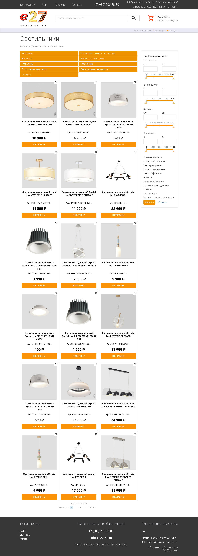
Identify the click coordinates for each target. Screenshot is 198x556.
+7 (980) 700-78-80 (106, 4)
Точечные (26, 74)
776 (92, 507)
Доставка (25, 535)
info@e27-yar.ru (101, 537)
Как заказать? (27, 4)
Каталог (35, 46)
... (86, 507)
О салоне (60, 4)
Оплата (23, 539)
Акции (45, 4)
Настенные (27, 58)
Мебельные (27, 53)
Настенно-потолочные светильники (98, 53)
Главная (24, 46)
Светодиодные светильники (94, 69)
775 (89, 507)
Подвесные (27, 64)
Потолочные (87, 64)
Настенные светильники (92, 58)
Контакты (77, 4)
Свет (45, 46)
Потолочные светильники (34, 69)
